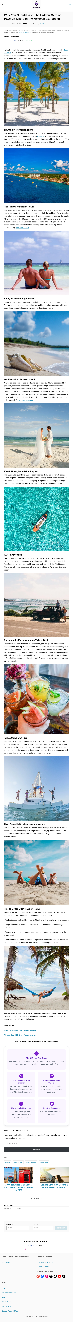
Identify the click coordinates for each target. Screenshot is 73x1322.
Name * (9, 1224)
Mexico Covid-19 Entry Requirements (20, 1035)
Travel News (6, 1302)
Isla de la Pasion (18, 1162)
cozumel (7, 1162)
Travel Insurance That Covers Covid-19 (20, 1030)
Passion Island (44, 1162)
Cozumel (40, 136)
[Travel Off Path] (36, 5)
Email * (36, 1225)
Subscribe (36, 1149)
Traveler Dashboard (9, 1293)
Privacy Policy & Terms (44, 1262)
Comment (8, 1205)
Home (4, 1288)
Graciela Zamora (44, 23)
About (4, 1297)
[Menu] (2, 5)
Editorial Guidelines (43, 1267)
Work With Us (7, 1306)
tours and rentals (22, 228)
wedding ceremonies (27, 400)
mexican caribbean (31, 1162)
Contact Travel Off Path (10, 1311)
